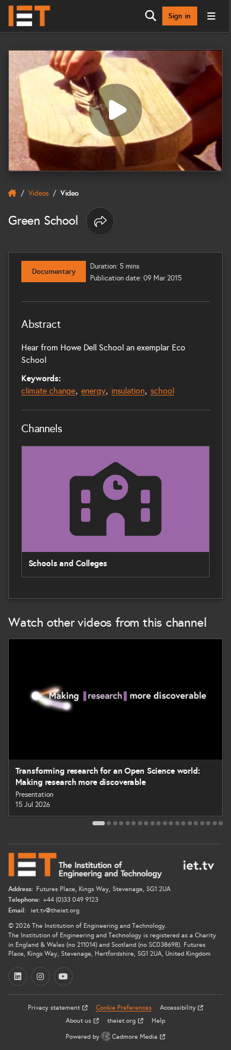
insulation (128, 391)
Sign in (179, 16)
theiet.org (122, 1021)
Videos (38, 193)
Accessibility (179, 1007)
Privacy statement (55, 1007)
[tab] (98, 823)
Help (158, 1021)
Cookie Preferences (124, 1007)
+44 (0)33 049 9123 (70, 900)
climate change (48, 391)
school (162, 391)
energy (93, 391)
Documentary (54, 271)
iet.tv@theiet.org (54, 910)
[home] (12, 193)
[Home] (29, 16)
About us (79, 1021)
